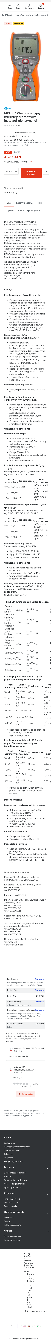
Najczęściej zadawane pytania (17, 1146)
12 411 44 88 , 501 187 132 (29, 1290)
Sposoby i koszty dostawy (15, 1180)
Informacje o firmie (12, 1240)
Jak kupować (9, 1143)
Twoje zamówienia (12, 1199)
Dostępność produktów (14, 1173)
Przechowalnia (10, 1206)
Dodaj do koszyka (31, 173)
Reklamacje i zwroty (12, 1225)
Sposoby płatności (12, 1187)
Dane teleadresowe (12, 1236)
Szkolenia (8, 1154)
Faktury (7, 1176)
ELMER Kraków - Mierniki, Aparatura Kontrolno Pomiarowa (24, 15)
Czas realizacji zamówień (14, 1184)
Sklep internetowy (22, 1339)
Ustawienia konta (11, 1202)
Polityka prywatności (13, 1161)
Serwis (7, 1221)
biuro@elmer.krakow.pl (37, 1311)
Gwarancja (8, 1217)
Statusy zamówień (12, 1150)
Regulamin (8, 1157)
